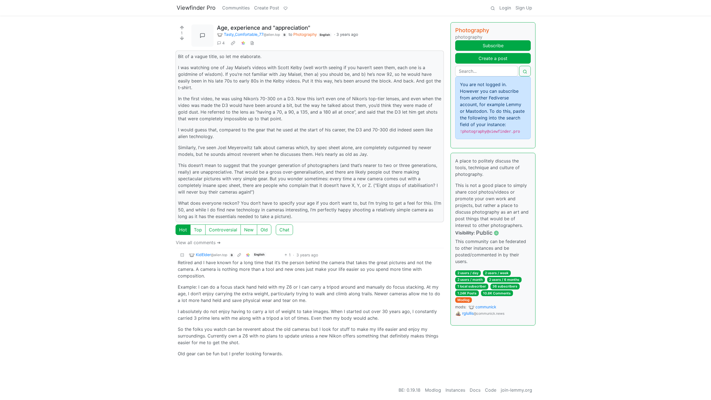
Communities (236, 8)
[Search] (492, 7)
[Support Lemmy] (285, 7)
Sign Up (523, 8)
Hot (183, 229)
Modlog (463, 300)
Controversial (223, 229)
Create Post (266, 8)
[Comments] (202, 35)
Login (505, 8)
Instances (455, 390)
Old (264, 229)
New (249, 229)
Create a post (493, 58)
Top (198, 229)
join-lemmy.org (516, 390)
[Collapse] (182, 255)
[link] (233, 43)
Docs (475, 390)
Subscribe (493, 45)
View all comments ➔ (198, 242)
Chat (284, 229)
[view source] (252, 43)
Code (490, 390)
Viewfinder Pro (196, 7)
